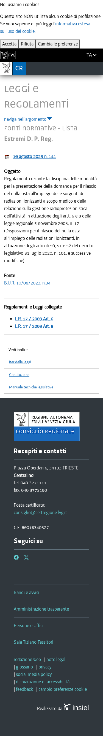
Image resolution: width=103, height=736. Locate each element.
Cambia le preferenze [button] (58, 44)
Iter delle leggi (20, 362)
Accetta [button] (9, 44)
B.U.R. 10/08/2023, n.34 (27, 283)
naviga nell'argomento (25, 119)
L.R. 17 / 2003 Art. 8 (34, 326)
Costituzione (19, 374)
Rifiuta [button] (27, 44)
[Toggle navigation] (97, 68)
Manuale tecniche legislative (31, 387)
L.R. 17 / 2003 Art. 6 (34, 319)
